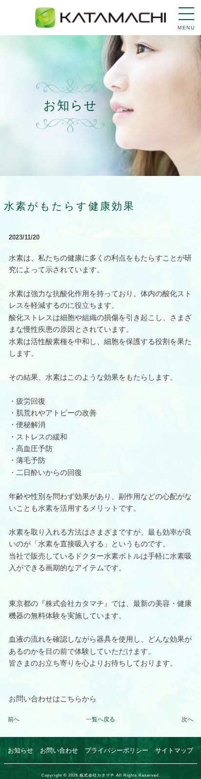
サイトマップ (174, 750)
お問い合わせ (59, 750)
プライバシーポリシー (116, 750)
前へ (14, 719)
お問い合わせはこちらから (53, 698)
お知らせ (20, 750)
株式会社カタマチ (97, 775)
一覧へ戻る (100, 719)
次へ (187, 719)
